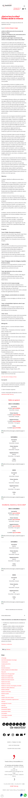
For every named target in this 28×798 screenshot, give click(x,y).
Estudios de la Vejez (5, 681)
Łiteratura (3, 705)
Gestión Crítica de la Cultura (7, 697)
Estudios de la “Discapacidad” (7, 674)
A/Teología (3, 658)
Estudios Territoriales (6, 691)
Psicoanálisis (4, 713)
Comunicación (4, 662)
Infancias (8, 649)
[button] (24, 6)
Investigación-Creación (6, 703)
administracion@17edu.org (7, 394)
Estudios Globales (5, 689)
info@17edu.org (14, 786)
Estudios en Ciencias (5, 683)
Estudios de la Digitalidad (7, 675)
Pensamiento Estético (6, 709)
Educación (3, 672)
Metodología (4, 707)
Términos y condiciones (6, 644)
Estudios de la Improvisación (7, 679)
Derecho (3, 666)
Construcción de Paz (5, 664)
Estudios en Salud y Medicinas (7, 687)
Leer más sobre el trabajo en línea (8, 377)
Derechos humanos (5, 668)
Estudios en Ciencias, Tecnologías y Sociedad (11, 685)
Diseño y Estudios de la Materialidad (9, 670)
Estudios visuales (5, 693)
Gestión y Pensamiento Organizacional (9, 699)
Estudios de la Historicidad (7, 677)
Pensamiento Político (6, 711)
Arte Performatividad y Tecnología (9, 660)
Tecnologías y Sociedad (6, 715)
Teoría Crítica (4, 717)
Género (3, 695)
